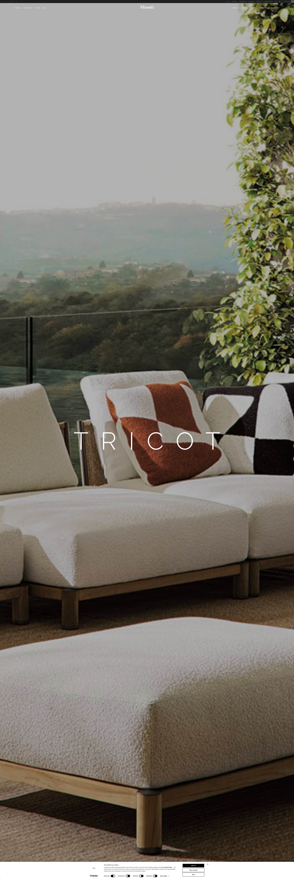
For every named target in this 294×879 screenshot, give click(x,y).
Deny (193, 874)
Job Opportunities (268, 1)
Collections (245, 7)
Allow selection (193, 870)
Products (17, 7)
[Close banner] (207, 864)
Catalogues (251, 1)
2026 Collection (27, 7)
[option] (147, 441)
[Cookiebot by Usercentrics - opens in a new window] (94, 876)
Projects (37, 7)
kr (16, 1)
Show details (163, 876)
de (5, 1)
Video (44, 7)
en (1, 1)
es (9, 1)
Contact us (259, 1)
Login (228, 1)
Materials (236, 7)
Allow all (193, 865)
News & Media (264, 7)
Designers (234, 1)
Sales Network (275, 7)
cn (12, 1)
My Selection (287, 1)
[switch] (128, 876)
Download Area (242, 1)
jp (14, 1)
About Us (254, 7)
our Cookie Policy (167, 867)
